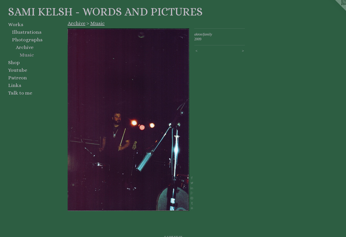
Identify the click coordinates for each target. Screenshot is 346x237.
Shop (14, 62)
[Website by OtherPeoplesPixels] (336, 10)
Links (14, 85)
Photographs (27, 40)
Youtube (17, 70)
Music (27, 55)
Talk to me (20, 93)
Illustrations (27, 32)
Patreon (17, 78)
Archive (24, 47)
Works (15, 24)
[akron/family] (128, 119)
